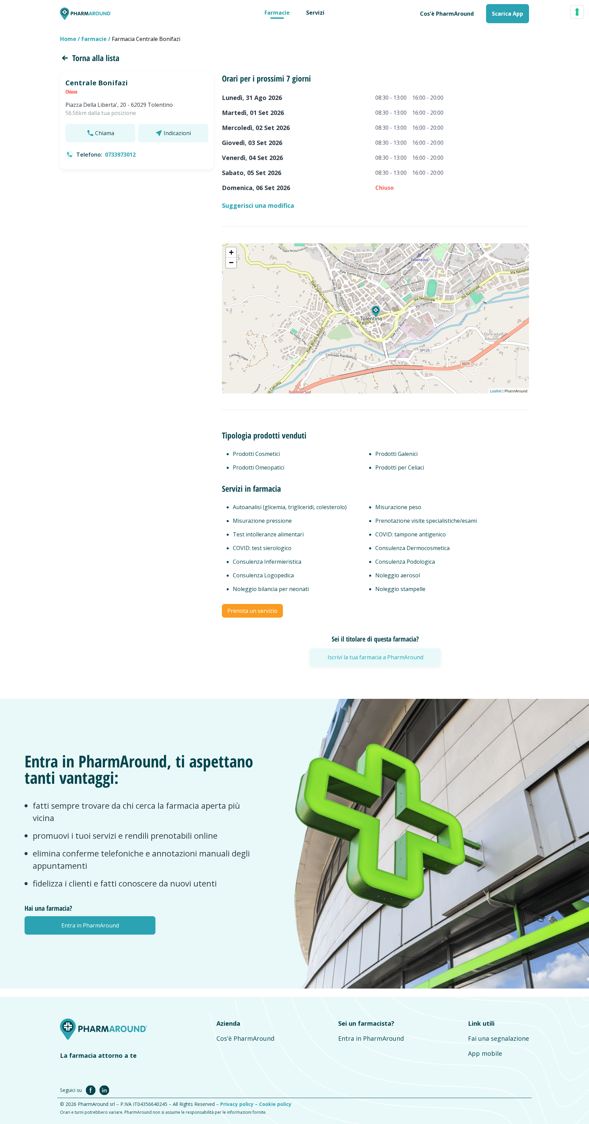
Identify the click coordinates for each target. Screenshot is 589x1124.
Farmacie (277, 12)
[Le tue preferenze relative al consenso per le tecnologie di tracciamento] (577, 11)
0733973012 (120, 154)
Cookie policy (275, 1104)
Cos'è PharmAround (245, 1038)
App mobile (485, 1053)
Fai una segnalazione (498, 1038)
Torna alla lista (95, 57)
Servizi (315, 12)
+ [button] (231, 252)
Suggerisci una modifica (258, 205)
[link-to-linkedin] (104, 1090)
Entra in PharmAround (371, 1038)
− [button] (231, 262)
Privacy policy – (239, 1104)
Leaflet (495, 390)
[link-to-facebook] (92, 1090)
